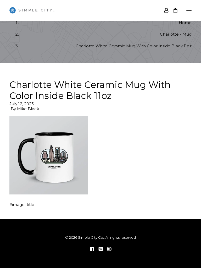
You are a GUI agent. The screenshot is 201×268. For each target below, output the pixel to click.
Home (185, 22)
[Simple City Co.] (31, 10)
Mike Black (28, 108)
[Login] (164, 10)
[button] (189, 10)
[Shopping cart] (173, 10)
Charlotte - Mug (176, 34)
